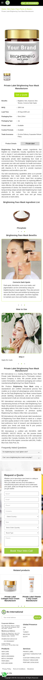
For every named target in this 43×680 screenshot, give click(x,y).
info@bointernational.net (9, 639)
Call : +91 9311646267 (30, 3)
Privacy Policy (6, 669)
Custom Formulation (31, 658)
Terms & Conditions (19, 669)
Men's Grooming (8, 656)
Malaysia (26, 634)
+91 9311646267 (8, 641)
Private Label (28, 651)
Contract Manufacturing (32, 654)
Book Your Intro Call (21, 550)
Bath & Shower (7, 658)
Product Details (11, 143)
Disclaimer (30, 669)
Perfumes (5, 661)
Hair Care (5, 654)
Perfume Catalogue (31, 662)
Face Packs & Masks (24, 9)
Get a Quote (21, 95)
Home (4, 9)
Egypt (25, 636)
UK (24, 630)
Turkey (26, 632)
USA (24, 627)
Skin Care (10, 9)
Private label (30, 143)
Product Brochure (30, 660)
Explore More (7, 663)
